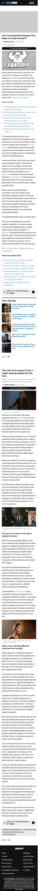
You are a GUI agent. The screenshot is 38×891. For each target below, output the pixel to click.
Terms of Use (28, 863)
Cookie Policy (6, 867)
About (3, 853)
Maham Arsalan (9, 384)
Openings (26, 853)
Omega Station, (16, 177)
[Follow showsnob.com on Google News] (33, 292)
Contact (4, 856)
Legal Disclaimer (29, 867)
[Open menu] (3, 3)
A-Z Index (26, 870)
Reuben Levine (9, 41)
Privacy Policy (6, 863)
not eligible (15, 78)
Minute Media (10, 878)
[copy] (13, 45)
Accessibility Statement (10, 870)
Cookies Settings (7, 873)
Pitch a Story (27, 860)
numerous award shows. (20, 98)
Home (3, 357)
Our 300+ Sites (28, 856)
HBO (8, 357)
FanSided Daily (6, 860)
